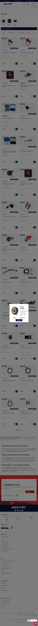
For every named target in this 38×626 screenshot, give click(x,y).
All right (19, 320)
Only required (22, 317)
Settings (14, 317)
